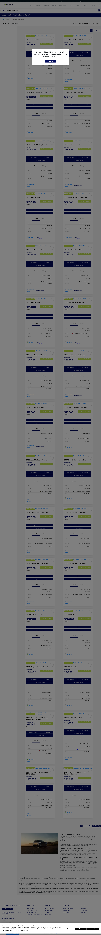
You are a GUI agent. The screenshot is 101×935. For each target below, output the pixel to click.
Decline (80, 928)
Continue (50, 61)
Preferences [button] (25, 930)
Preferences (68, 928)
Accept (93, 928)
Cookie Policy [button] (53, 928)
